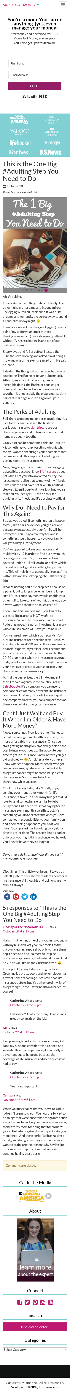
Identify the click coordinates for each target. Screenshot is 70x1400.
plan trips (37, 427)
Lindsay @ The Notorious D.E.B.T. (26, 927)
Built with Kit (35, 96)
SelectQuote (11, 686)
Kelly (6, 1028)
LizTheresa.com (49, 1387)
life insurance (49, 471)
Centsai (8, 1095)
